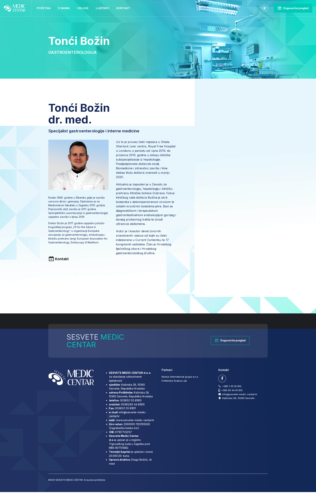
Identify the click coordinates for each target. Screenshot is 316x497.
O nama (64, 8)
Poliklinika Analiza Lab (174, 380)
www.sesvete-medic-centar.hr (135, 420)
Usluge (83, 8)
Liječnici (102, 8)
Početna (44, 8)
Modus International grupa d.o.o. (180, 376)
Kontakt (123, 8)
